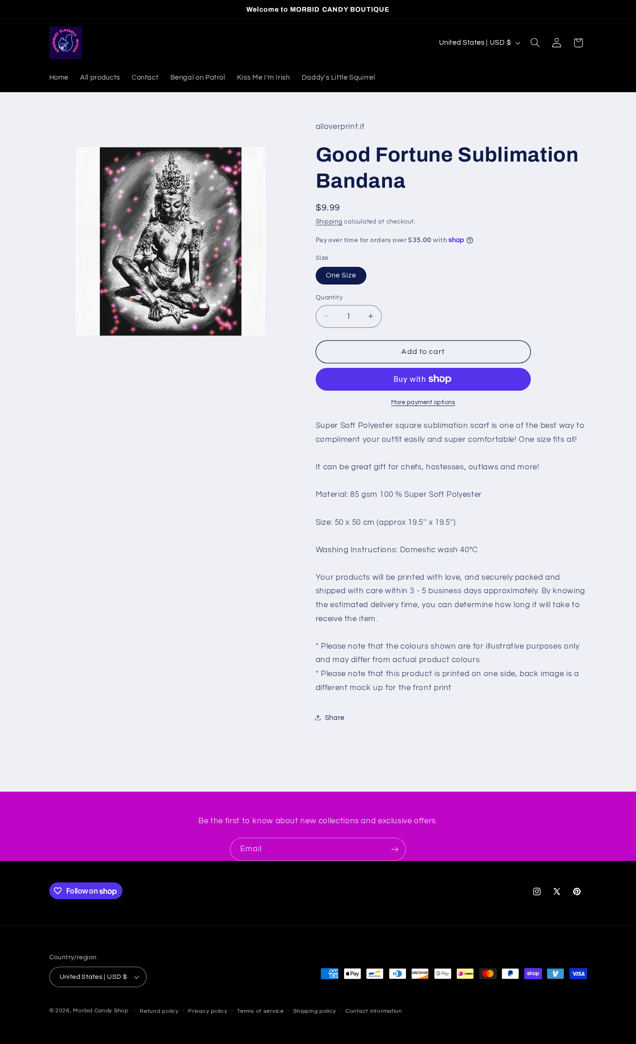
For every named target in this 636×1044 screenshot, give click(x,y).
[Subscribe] (395, 849)
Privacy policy (207, 1011)
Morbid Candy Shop (101, 1010)
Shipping (329, 221)
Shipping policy (314, 1011)
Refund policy (159, 1011)
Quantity (329, 297)
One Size (341, 274)
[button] (535, 43)
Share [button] (335, 717)
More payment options (423, 402)
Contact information (373, 1011)
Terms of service (260, 1011)
